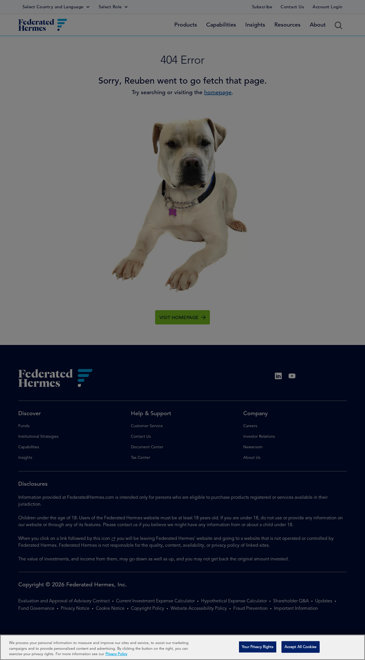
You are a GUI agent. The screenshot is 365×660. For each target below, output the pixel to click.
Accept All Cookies (301, 647)
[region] (182, 647)
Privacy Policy (116, 654)
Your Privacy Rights (257, 647)
